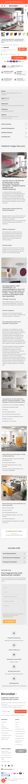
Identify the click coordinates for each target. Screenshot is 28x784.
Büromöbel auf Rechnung (19, 741)
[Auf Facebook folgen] (2, 766)
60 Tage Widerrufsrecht (5, 727)
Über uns (17, 722)
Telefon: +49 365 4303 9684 (6, 758)
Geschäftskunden (19, 729)
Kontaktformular (5, 761)
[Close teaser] (6, 778)
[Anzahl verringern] (3, 57)
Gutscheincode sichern (20, 711)
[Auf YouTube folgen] (9, 766)
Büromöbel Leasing (20, 731)
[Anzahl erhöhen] (8, 57)
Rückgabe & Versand (6, 735)
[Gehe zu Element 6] (24, 34)
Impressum (4, 722)
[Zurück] (1, 2)
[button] (3, 781)
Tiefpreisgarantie (19, 736)
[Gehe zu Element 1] (3, 34)
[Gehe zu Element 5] (20, 34)
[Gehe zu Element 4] (15, 34)
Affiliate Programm (20, 733)
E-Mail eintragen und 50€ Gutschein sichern (14, 1)
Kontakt (17, 726)
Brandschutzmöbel (20, 738)
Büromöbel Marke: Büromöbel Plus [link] (9, 44)
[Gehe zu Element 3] (11, 34)
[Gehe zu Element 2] (7, 34)
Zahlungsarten (4, 733)
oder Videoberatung (6, 755)
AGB (2, 724)
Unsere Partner (19, 744)
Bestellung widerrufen (21, 751)
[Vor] (26, 2)
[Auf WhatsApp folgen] (12, 766)
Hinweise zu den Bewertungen (5, 738)
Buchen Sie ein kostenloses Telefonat (6, 752)
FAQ (16, 724)
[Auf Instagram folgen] (5, 766)
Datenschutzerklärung (8, 616)
